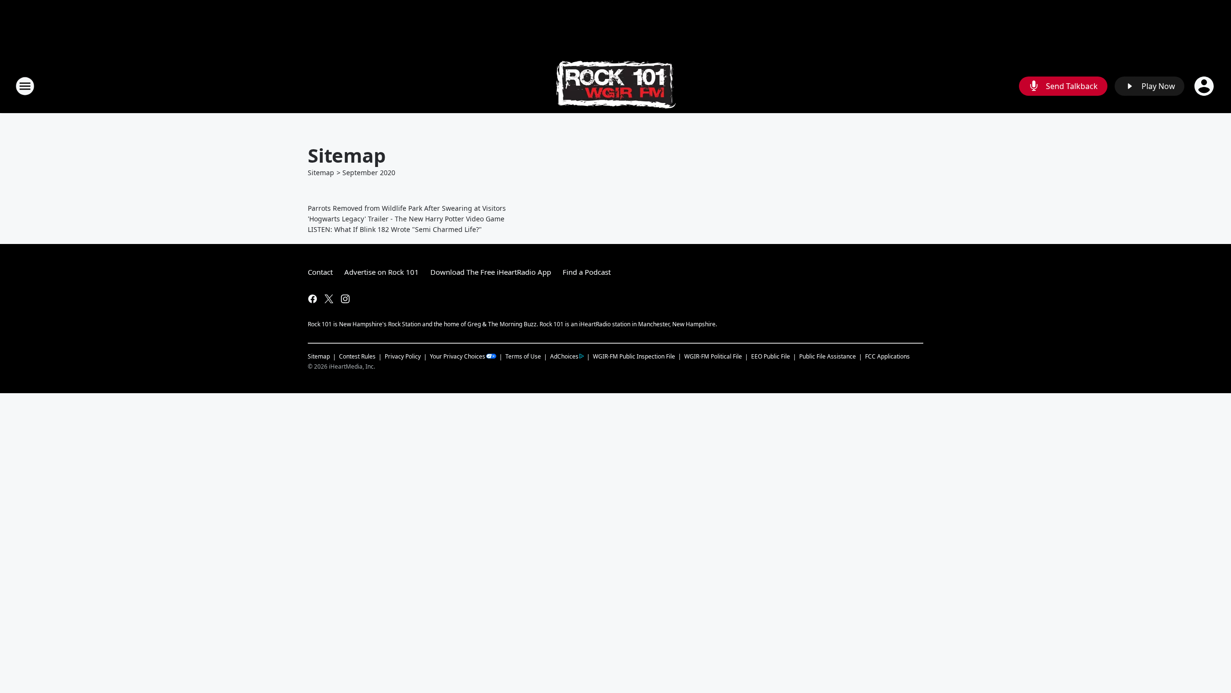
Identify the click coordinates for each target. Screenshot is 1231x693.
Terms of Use (523, 356)
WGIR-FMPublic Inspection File (634, 356)
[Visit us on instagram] (345, 299)
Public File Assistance (827, 356)
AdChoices (564, 356)
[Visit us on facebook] (312, 299)
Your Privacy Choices (457, 356)
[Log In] (1205, 86)
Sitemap (321, 172)
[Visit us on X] (329, 299)
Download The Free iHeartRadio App (490, 272)
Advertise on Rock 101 (381, 272)
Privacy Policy (403, 356)
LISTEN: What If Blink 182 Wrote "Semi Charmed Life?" (395, 229)
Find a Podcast (587, 272)
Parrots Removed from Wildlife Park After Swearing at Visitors (407, 208)
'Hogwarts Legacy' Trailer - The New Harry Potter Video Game (406, 218)
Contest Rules (357, 356)
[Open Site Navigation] (25, 86)
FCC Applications (887, 356)
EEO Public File (770, 356)
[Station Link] (616, 86)
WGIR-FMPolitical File (713, 356)
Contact (320, 272)
